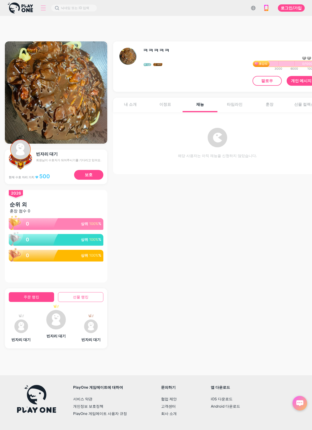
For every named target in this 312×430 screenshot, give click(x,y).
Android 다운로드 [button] (225, 406)
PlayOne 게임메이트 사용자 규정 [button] (100, 413)
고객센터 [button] (168, 406)
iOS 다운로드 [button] (222, 399)
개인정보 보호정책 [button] (88, 406)
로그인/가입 (291, 7)
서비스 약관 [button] (82, 399)
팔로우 (267, 80)
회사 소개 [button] (169, 413)
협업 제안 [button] (169, 399)
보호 (89, 174)
